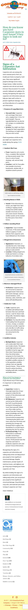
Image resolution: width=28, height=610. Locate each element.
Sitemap (8, 605)
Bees (4, 542)
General (5, 557)
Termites (6, 573)
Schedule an (14, 13)
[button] (26, 10)
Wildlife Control (7, 581)
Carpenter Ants (17, 42)
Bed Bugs (6, 539)
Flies (4, 554)
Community (6, 548)
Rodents (5, 564)
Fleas (4, 551)
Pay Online (14, 21)
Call (14, 17)
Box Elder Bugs (7, 545)
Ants (11, 42)
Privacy (15, 605)
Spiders (5, 567)
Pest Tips (6, 561)
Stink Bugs (6, 570)
